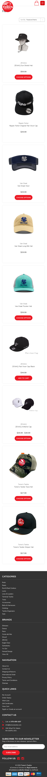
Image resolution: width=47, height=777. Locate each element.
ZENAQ (4, 640)
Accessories (6, 602)
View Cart (5, 706)
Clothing (5, 608)
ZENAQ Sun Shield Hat (23, 65)
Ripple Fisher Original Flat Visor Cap (23, 126)
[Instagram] (22, 758)
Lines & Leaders (7, 594)
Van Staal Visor (23, 186)
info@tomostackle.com (13, 725)
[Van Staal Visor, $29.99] (23, 163)
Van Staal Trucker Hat (23, 306)
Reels (4, 585)
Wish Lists (5, 701)
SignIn (4, 709)
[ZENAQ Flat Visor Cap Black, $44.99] (23, 343)
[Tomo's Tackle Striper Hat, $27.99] (23, 524)
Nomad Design (7, 651)
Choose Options (23, 77)
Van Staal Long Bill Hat (23, 246)
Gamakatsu (6, 646)
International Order (9, 675)
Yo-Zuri (4, 649)
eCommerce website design (19, 770)
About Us (5, 666)
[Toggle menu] (42, 3)
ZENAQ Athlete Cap (23, 427)
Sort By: (23, 20)
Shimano (5, 626)
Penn (4, 631)
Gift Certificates (7, 703)
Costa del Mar (7, 634)
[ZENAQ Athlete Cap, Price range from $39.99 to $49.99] (23, 403)
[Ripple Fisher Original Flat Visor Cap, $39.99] (23, 102)
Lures (4, 591)
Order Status (6, 698)
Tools (4, 600)
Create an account (15, 709)
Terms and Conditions (9, 680)
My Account (6, 695)
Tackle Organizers (8, 611)
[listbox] (35, 20)
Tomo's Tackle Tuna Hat (23, 487)
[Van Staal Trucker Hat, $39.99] (23, 283)
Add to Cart (23, 378)
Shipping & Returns (9, 672)
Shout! (4, 637)
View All (5, 654)
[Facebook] (18, 758)
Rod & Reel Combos (9, 588)
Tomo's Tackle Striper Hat (23, 547)
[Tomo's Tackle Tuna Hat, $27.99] (23, 464)
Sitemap (5, 683)
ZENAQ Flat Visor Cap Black (23, 366)
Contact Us (6, 669)
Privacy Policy (7, 677)
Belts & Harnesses (8, 605)
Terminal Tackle (7, 597)
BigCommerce (32, 768)
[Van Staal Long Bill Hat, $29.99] (23, 223)
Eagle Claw (6, 643)
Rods (4, 582)
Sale (3, 614)
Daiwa (4, 628)
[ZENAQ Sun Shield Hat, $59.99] (23, 42)
